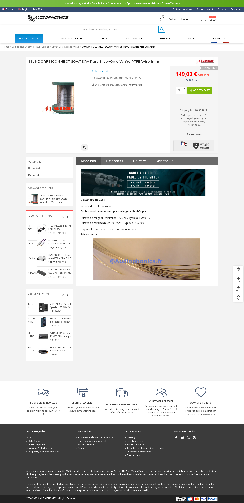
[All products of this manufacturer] (205, 61)
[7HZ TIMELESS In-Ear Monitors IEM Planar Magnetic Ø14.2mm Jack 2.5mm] (33, 229)
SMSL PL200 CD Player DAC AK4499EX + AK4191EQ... (53, 256)
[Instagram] (194, 438)
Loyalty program (134, 440)
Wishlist (35, 162)
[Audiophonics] (48, 18)
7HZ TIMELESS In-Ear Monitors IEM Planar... (55, 227)
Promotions (40, 216)
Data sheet (114, 161)
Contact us (236, 9)
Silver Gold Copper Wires (65, 46)
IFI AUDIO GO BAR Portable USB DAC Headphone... (54, 271)
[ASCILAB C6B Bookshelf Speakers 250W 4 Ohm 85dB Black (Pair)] (33, 308)
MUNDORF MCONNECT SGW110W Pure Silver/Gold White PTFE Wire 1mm (53, 198)
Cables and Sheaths (23, 46)
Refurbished (134, 38)
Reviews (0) (164, 161)
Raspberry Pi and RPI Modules (42, 451)
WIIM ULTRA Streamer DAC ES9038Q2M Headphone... (53, 334)
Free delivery (132, 455)
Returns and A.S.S (134, 444)
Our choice (39, 294)
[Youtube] (188, 438)
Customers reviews (182, 9)
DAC (29, 437)
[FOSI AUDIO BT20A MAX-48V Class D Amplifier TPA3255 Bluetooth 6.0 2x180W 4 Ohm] (33, 351)
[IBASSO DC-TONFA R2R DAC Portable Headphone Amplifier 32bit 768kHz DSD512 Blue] (33, 322)
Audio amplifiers (35, 444)
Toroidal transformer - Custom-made (145, 448)
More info (88, 161)
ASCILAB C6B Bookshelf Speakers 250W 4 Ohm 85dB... (55, 306)
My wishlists (34, 175)
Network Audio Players (39, 448)
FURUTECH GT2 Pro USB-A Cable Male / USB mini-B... (53, 242)
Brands (165, 38)
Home (6, 46)
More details (102, 71)
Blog (192, 38)
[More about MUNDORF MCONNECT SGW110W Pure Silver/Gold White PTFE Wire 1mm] (33, 199)
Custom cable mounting (138, 451)
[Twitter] (182, 438)
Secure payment (205, 9)
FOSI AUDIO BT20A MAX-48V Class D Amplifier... (54, 349)
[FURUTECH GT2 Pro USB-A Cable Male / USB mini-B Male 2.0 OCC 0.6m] (33, 244)
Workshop (220, 38)
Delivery (222, 9)
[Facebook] (176, 438)
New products (72, 38)
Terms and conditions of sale (91, 440)
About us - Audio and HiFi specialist (94, 437)
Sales (104, 38)
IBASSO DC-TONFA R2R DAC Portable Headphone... (54, 320)
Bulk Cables (42, 46)
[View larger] (84, 147)
